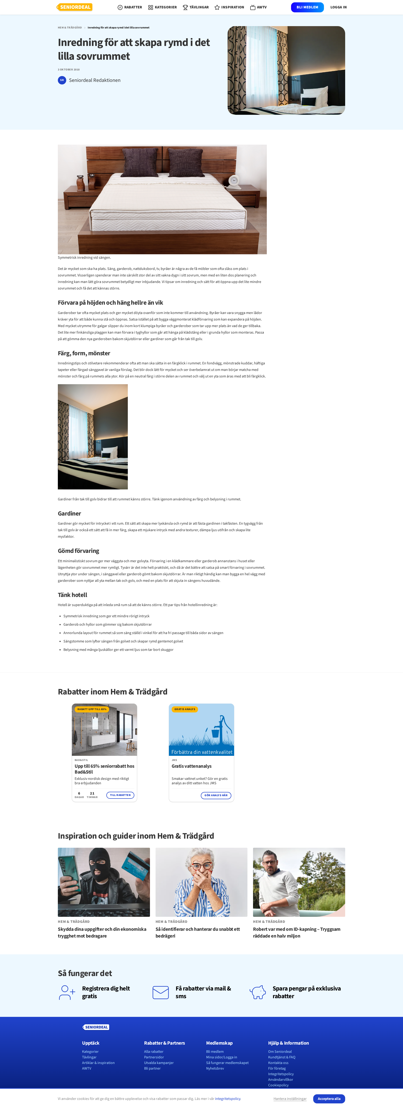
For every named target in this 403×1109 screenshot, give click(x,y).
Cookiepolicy (278, 1085)
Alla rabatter (153, 1051)
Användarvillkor (280, 1079)
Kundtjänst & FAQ (281, 1057)
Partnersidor (154, 1057)
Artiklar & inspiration (98, 1062)
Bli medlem (307, 7)
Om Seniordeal (280, 1051)
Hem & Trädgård (70, 27)
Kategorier (90, 1051)
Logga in (338, 7)
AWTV (86, 1068)
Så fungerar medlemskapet (227, 1062)
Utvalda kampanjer (159, 1062)
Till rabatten (120, 795)
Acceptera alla (329, 1098)
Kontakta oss (278, 1062)
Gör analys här (216, 795)
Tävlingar (89, 1057)
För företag (277, 1068)
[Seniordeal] (74, 7)
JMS (174, 760)
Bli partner (152, 1068)
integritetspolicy (227, 1098)
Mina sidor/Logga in (221, 1057)
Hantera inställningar (290, 1098)
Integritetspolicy (281, 1074)
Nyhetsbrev (215, 1068)
